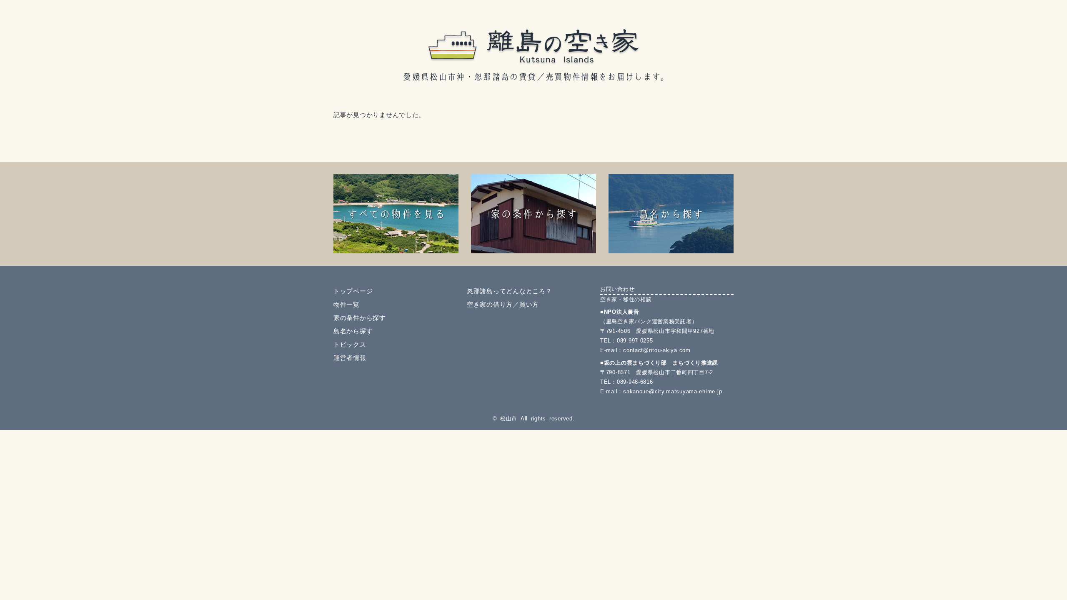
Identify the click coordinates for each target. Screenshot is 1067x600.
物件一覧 (346, 304)
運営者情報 (349, 358)
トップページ (353, 291)
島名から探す (353, 331)
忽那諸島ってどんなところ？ (509, 291)
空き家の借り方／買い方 (503, 304)
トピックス (349, 344)
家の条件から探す (359, 318)
